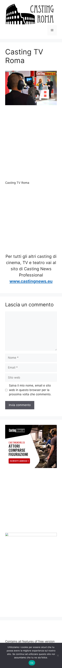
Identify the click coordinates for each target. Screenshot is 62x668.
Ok (31, 662)
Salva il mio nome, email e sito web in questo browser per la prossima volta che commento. (30, 390)
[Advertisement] (31, 143)
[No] (57, 655)
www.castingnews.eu (31, 281)
